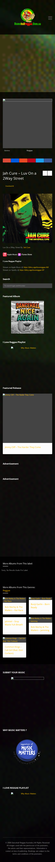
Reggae (30, 151)
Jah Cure (26, 247)
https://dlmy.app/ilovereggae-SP (32, 270)
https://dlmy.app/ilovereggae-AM (36, 267)
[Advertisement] (27, 63)
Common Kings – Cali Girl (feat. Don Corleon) (14, 650)
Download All (9, 186)
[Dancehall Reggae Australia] (27, 18)
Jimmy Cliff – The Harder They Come (23, 447)
